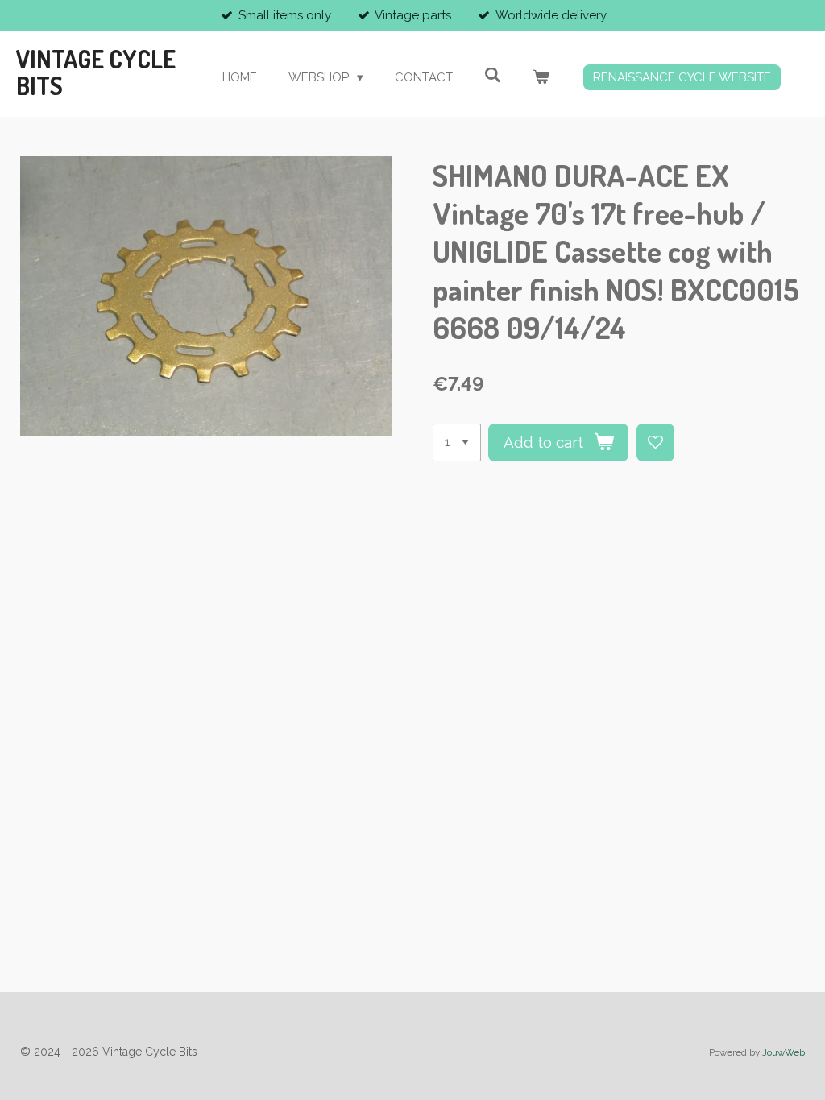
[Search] (493, 75)
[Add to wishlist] (655, 442)
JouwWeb (783, 1052)
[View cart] (541, 77)
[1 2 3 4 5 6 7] (457, 442)
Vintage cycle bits (96, 72)
